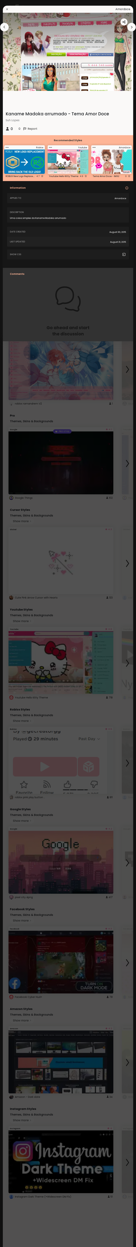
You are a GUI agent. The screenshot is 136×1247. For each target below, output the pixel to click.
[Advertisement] (14, 623)
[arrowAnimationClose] (4, 27)
